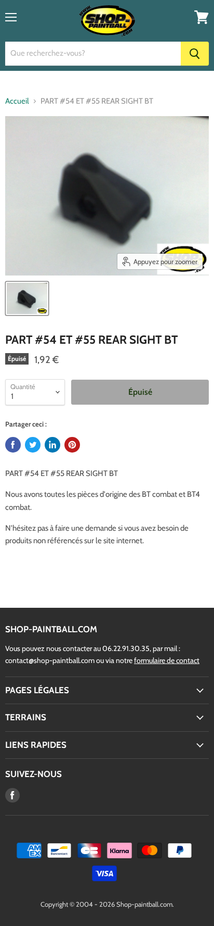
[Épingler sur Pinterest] (72, 445)
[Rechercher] (195, 54)
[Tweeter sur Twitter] (33, 445)
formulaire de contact (166, 660)
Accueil (17, 101)
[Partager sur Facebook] (13, 445)
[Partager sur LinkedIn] (52, 445)
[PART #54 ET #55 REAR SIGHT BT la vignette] (27, 298)
